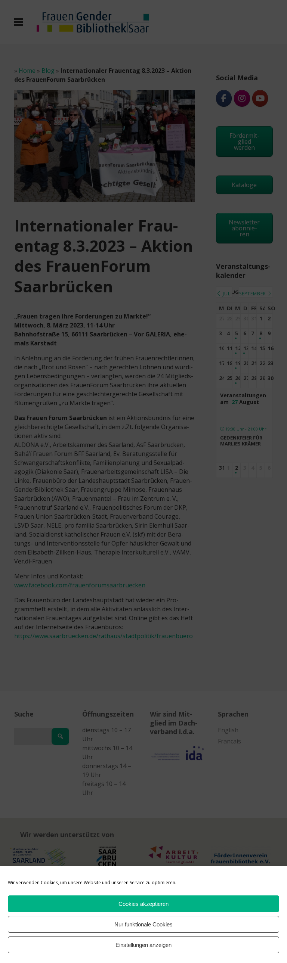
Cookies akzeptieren (143, 904)
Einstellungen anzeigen (143, 945)
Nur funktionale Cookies (143, 924)
